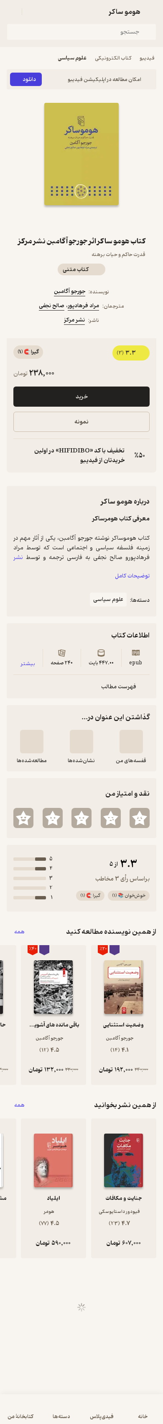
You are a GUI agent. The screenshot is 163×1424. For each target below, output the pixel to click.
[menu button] (12, 12)
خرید (82, 397)
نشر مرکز (74, 320)
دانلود (29, 79)
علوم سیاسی (72, 58)
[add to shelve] (131, 741)
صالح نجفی (51, 305)
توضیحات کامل (132, 576)
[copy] (20, 455)
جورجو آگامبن (69, 291)
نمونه (81, 422)
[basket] (32, 12)
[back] (151, 12)
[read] (31, 741)
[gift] (81, 220)
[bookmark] (101, 220)
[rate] (140, 818)
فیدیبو (147, 58)
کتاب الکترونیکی (113, 58)
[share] (61, 220)
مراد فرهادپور (83, 305)
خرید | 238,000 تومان (81, 1413)
